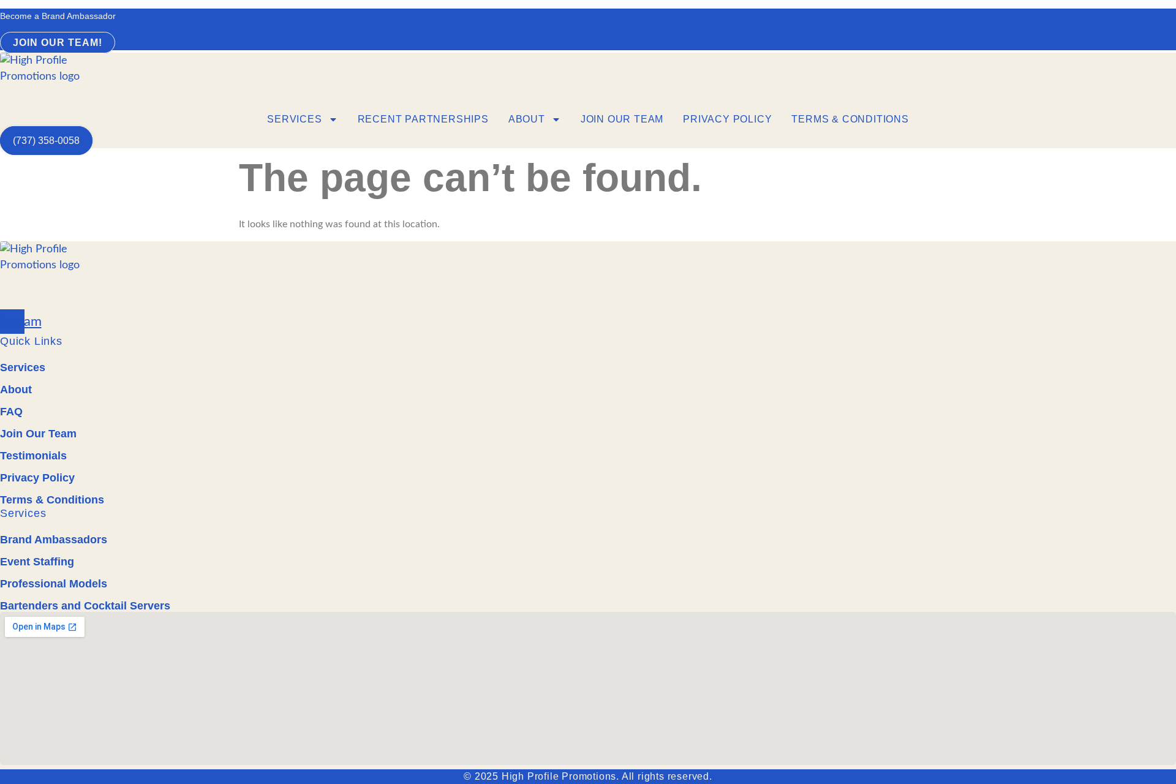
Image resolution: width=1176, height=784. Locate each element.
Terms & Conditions (849, 119)
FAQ (11, 411)
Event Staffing (37, 562)
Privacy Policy (727, 119)
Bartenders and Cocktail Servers (85, 606)
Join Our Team (622, 119)
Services (294, 119)
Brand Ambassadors (53, 539)
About (526, 119)
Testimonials (33, 456)
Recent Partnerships (423, 119)
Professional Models (53, 584)
